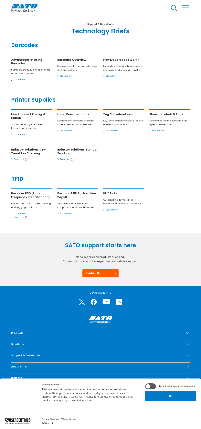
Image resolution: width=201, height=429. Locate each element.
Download (19, 159)
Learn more (20, 79)
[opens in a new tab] (82, 302)
